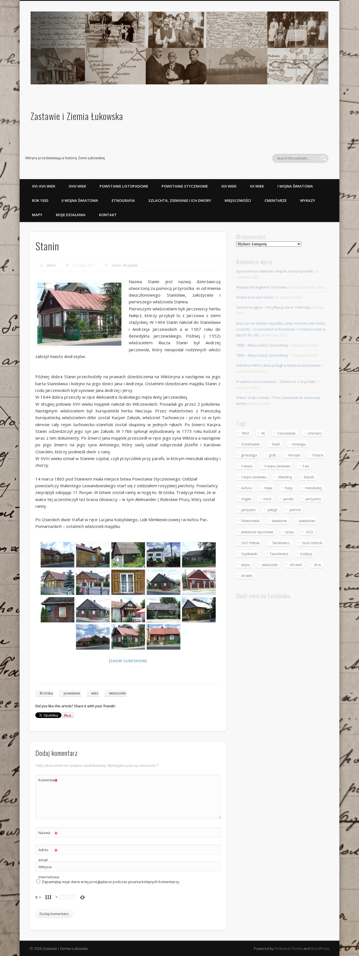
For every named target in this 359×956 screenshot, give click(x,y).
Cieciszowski (286, 433)
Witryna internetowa (48, 871)
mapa (268, 488)
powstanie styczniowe (257, 532)
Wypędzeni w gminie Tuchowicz (262, 287)
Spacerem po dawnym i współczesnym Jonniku (275, 271)
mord (267, 499)
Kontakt (108, 214)
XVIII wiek (77, 186)
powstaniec (307, 520)
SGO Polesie (250, 543)
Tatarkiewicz (279, 553)
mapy (288, 488)
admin (51, 265)
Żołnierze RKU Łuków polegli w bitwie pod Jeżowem (278, 365)
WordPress (320, 948)
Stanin (116, 265)
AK (263, 433)
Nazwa (48, 833)
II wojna (246, 466)
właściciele (117, 693)
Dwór (276, 444)
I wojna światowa (295, 186)
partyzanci (313, 499)
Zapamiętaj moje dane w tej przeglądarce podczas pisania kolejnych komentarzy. (111, 881)
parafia (288, 499)
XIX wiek (228, 186)
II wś (305, 466)
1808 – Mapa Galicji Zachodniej (262, 345)
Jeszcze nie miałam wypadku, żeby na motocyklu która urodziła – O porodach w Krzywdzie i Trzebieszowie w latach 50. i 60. (280, 329)
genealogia (249, 455)
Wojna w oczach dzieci (255, 297)
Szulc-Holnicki (312, 543)
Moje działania (71, 214)
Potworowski (250, 520)
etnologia (299, 444)
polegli (272, 509)
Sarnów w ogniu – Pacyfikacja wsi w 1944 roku (273, 307)
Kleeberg (285, 477)
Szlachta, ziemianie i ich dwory (179, 200)
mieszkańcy (313, 488)
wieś (94, 693)
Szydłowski (249, 553)
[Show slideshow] (128, 660)
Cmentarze (275, 200)
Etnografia (123, 200)
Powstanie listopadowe (124, 186)
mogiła (246, 499)
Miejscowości (238, 200)
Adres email (48, 854)
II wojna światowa (79, 200)
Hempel (294, 455)
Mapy (37, 214)
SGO (309, 532)
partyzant (248, 509)
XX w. (318, 564)
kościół (309, 477)
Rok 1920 (40, 200)
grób (272, 455)
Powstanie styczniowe (185, 186)
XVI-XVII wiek (43, 186)
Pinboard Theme (289, 948)
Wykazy (307, 200)
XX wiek (257, 186)
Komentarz (48, 781)
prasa (290, 532)
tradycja (306, 553)
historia (317, 455)
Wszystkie (130, 265)
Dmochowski (250, 444)
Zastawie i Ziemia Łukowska (77, 116)
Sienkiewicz (281, 543)
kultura (246, 488)
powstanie (72, 693)
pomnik (295, 509)
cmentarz (315, 433)
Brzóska (46, 693)
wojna (245, 564)
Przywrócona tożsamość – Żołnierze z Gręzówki (275, 381)
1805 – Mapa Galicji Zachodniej (262, 355)
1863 (245, 433)
